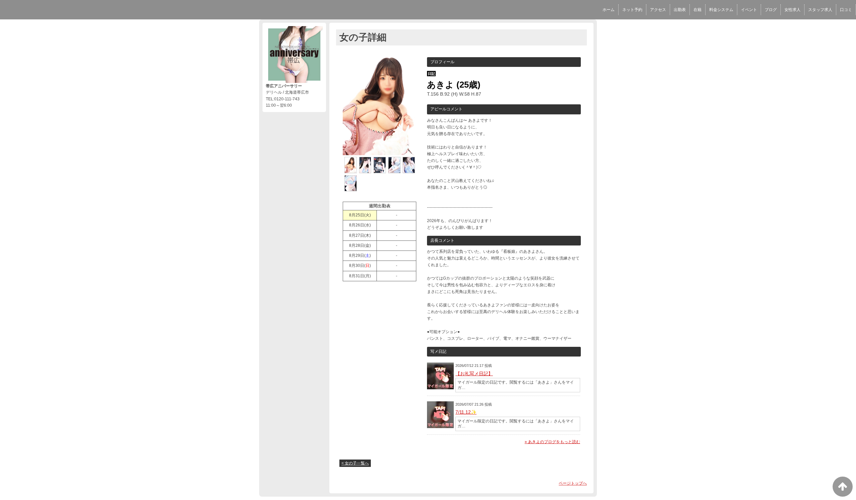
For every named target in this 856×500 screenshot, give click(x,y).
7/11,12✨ (465, 412)
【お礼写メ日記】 (474, 373)
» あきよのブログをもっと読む (552, 441)
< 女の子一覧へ (355, 463)
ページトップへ (573, 483)
